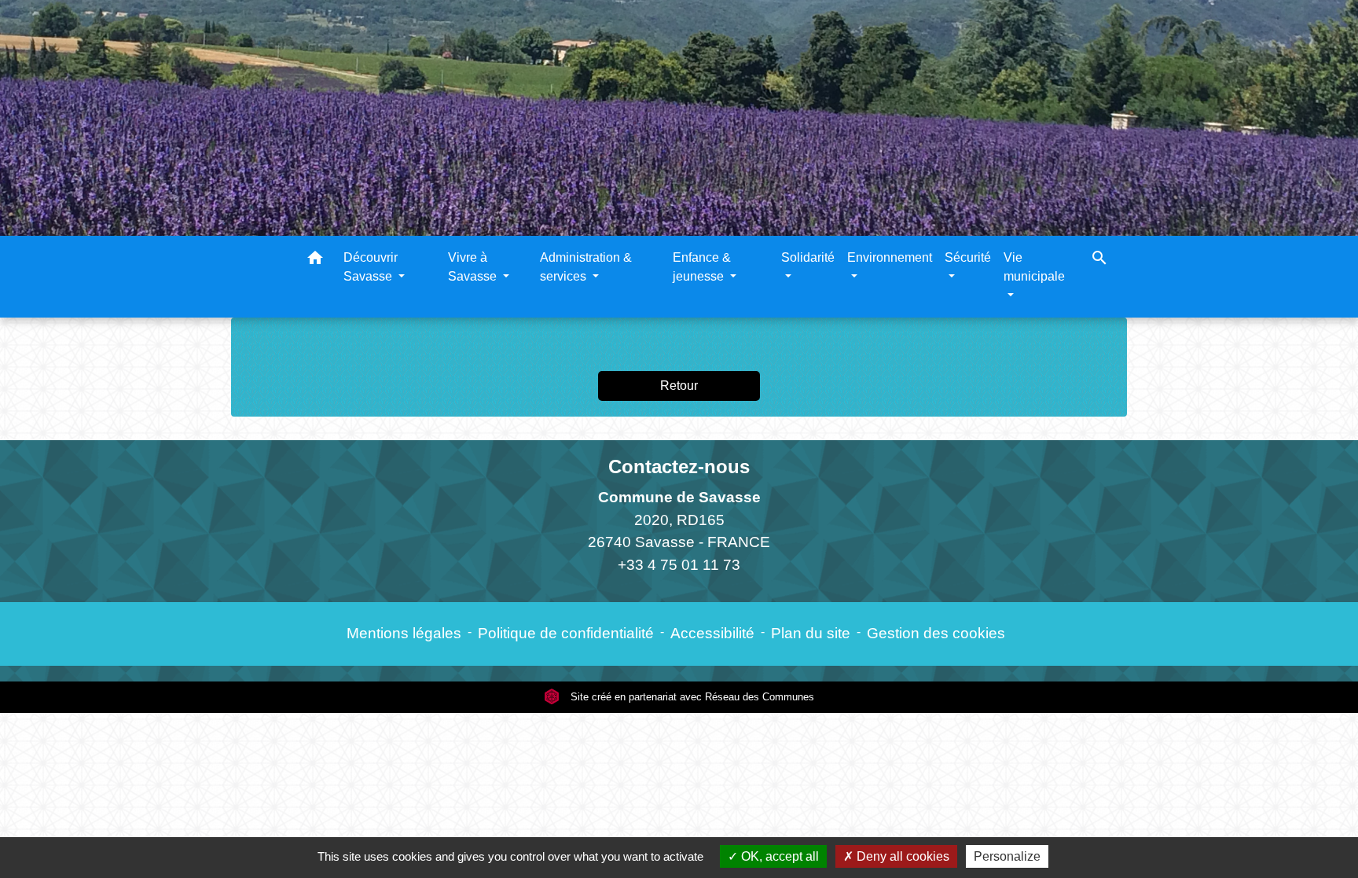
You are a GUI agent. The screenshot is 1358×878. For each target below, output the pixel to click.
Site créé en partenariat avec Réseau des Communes (690, 697)
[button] (315, 260)
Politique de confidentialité (566, 633)
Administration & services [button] (586, 267)
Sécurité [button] (968, 257)
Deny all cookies (901, 856)
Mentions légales (404, 633)
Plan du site (810, 633)
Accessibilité (712, 633)
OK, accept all (778, 856)
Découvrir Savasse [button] (370, 267)
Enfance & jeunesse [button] (702, 267)
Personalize (1007, 856)
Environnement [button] (889, 257)
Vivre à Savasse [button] (474, 267)
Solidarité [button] (808, 257)
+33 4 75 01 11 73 (679, 565)
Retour (679, 385)
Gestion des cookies (936, 633)
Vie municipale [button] (1034, 267)
